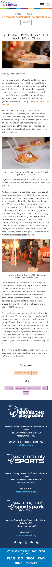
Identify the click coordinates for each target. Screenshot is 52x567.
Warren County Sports (18, 551)
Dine (35, 373)
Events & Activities (22, 373)
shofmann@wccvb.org (26, 492)
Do (20, 558)
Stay (41, 558)
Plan (11, 558)
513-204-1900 (36, 442)
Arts (44, 388)
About (42, 551)
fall (30, 388)
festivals (9, 388)
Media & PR (26, 553)
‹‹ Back (26, 22)
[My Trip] (36, 4)
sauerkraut (21, 388)
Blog (34, 551)
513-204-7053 (26, 488)
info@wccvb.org (26, 445)
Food (26, 393)
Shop (30, 558)
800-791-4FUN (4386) (19, 442)
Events (37, 388)
